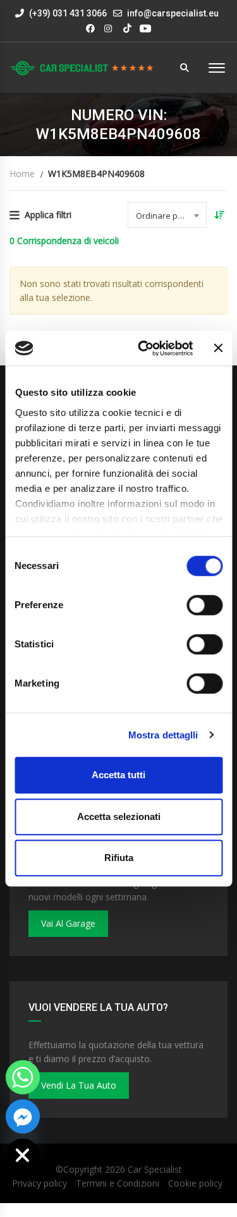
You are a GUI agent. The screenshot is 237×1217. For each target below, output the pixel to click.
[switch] (204, 605)
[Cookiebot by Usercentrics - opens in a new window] (143, 348)
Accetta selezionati (119, 816)
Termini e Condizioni (117, 1183)
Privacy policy (39, 1183)
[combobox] (167, 215)
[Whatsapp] (23, 1077)
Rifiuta (118, 857)
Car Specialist (155, 1169)
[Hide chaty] (23, 1156)
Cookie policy (195, 1183)
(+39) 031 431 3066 (67, 13)
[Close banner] (218, 348)
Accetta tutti (118, 774)
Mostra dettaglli (163, 735)
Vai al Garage (68, 923)
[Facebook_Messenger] (23, 1116)
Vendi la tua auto (78, 1085)
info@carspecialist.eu (173, 13)
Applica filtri (48, 215)
